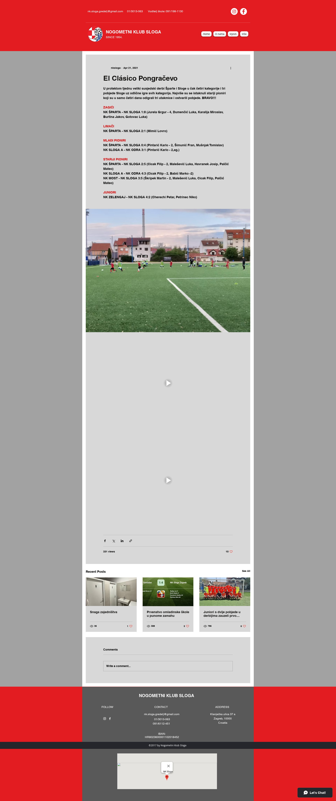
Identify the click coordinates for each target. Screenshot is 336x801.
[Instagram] (234, 11)
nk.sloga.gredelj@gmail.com (105, 11)
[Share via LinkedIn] (122, 540)
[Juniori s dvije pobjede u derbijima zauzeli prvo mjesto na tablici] (224, 591)
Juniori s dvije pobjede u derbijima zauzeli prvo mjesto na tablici (222, 613)
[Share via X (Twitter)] (113, 540)
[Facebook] (243, 11)
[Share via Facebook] (105, 540)
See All (246, 571)
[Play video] (168, 383)
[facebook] (110, 718)
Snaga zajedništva (103, 612)
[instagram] (104, 718)
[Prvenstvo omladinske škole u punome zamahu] (168, 591)
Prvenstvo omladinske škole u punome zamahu (168, 613)
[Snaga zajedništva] (111, 591)
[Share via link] (130, 540)
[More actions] (231, 68)
